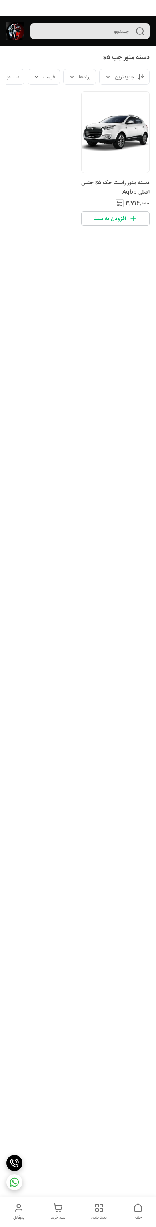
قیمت (49, 77)
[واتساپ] (14, 1182)
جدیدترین (124, 77)
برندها (85, 77)
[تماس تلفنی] (14, 1163)
